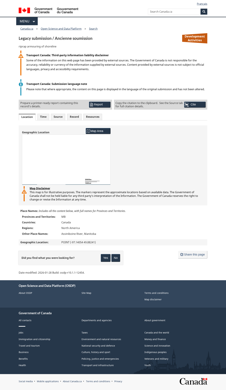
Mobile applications (48, 381)
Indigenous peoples (155, 352)
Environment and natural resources (101, 339)
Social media (26, 381)
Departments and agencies (97, 320)
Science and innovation (157, 345)
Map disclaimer (153, 299)
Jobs (21, 332)
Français (202, 4)
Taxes (85, 332)
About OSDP (25, 292)
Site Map (86, 292)
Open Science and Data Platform (61, 29)
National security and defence (98, 345)
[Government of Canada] (48, 11)
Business (24, 352)
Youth (147, 365)
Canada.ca (26, 29)
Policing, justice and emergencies (100, 358)
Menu (25, 21)
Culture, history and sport (96, 352)
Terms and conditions (156, 292)
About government (154, 320)
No (116, 258)
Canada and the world (156, 332)
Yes (105, 258)
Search (93, 29)
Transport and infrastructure (98, 365)
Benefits (23, 358)
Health (22, 365)
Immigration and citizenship (34, 339)
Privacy (118, 381)
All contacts (25, 320)
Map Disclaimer (40, 188)
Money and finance (155, 339)
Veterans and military (156, 358)
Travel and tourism (29, 345)
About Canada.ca (72, 381)
